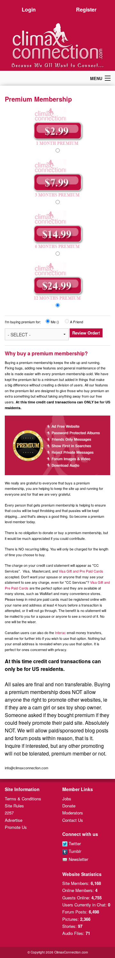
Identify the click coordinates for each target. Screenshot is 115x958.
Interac (60, 632)
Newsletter (77, 859)
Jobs (66, 799)
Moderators (72, 813)
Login (29, 9)
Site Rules (14, 806)
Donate (68, 806)
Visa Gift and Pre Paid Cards (81, 571)
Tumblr (74, 851)
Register (86, 9)
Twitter (74, 843)
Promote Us (16, 827)
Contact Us (72, 820)
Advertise (13, 820)
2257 (9, 813)
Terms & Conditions (23, 799)
